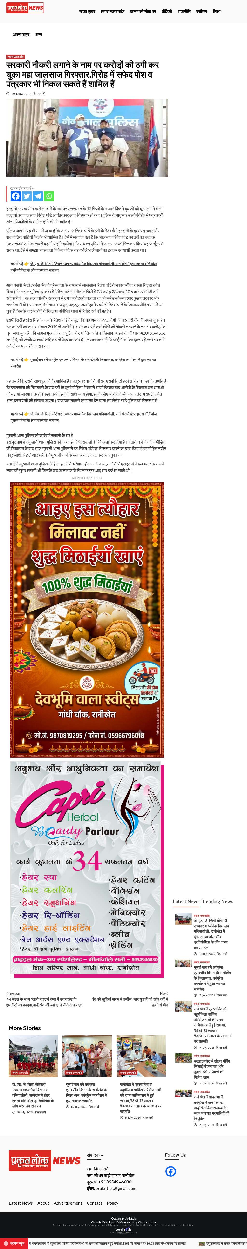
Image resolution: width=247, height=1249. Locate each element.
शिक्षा (216, 11)
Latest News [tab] (186, 901)
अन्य (38, 34)
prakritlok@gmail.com (116, 1188)
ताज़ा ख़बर (87, 11)
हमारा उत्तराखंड (112, 11)
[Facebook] (16, 196)
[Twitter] (27, 196)
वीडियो (167, 11)
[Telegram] (38, 196)
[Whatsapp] (49, 196)
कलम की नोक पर (143, 11)
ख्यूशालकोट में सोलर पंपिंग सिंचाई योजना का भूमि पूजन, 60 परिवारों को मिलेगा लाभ (161, 1243)
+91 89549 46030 (114, 1181)
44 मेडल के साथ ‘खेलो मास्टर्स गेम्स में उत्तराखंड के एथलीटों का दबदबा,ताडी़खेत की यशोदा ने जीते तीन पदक (44, 999)
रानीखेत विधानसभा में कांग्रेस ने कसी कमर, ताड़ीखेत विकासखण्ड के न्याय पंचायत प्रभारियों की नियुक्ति (211, 1108)
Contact (94, 1203)
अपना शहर (21, 34)
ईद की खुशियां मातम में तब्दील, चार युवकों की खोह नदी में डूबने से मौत (130, 999)
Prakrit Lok (129, 1218)
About (43, 1203)
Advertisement (68, 1203)
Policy (112, 1203)
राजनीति (184, 11)
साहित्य (201, 11)
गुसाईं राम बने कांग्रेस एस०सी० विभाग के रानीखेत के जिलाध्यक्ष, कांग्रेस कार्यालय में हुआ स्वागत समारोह (212, 978)
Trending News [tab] (217, 901)
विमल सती (39, 94)
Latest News (21, 1203)
